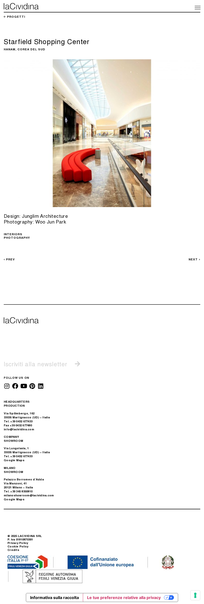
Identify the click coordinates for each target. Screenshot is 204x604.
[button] (197, 7)
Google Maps (14, 460)
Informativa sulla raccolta (54, 597)
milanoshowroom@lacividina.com (29, 495)
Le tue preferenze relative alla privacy (124, 597)
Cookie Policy (17, 546)
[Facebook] (15, 386)
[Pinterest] (32, 386)
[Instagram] (7, 386)
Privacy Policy (17, 543)
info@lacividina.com (19, 429)
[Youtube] (24, 386)
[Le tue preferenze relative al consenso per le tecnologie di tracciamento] (195, 595)
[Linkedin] (41, 386)
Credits (13, 550)
